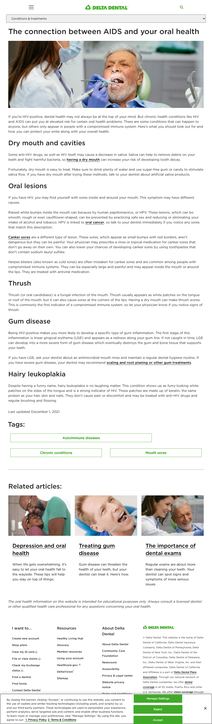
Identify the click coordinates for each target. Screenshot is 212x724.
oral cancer (94, 222)
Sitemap (62, 678)
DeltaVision (65, 671)
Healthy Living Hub (70, 638)
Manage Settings (158, 698)
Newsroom (109, 662)
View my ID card (23, 652)
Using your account (70, 658)
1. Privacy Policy (36, 720)
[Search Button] (181, 7)
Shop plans (19, 645)
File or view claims (25, 658)
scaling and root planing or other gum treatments (149, 362)
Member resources (69, 651)
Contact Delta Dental (26, 690)
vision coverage (183, 691)
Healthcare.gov (67, 665)
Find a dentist (21, 677)
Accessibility (110, 669)
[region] (106, 709)
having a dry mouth (83, 159)
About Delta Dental (115, 644)
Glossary (63, 645)
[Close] (205, 708)
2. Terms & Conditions (62, 720)
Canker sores (19, 237)
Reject (158, 709)
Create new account (25, 638)
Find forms (19, 683)
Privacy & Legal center (117, 675)
